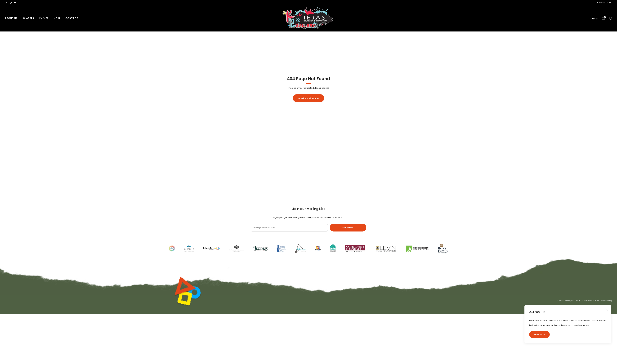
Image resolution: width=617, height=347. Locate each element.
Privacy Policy (606, 300)
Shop (609, 2)
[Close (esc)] (607, 309)
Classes (28, 18)
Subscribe (348, 227)
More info (539, 334)
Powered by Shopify (565, 300)
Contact (71, 18)
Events (44, 18)
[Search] (610, 18)
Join (57, 18)
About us (11, 18)
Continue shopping (308, 98)
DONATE (600, 2)
